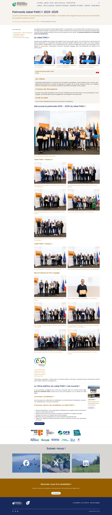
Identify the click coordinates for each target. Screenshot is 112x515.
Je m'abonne (56, 493)
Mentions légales (95, 503)
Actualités (40, 3)
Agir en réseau (95, 5)
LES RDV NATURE (70, 3)
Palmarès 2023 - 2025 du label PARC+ (23, 32)
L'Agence (39, 5)
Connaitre (87, 5)
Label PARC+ (44, 46)
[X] (56, 463)
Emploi (51, 3)
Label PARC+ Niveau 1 (19, 36)
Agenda (46, 3)
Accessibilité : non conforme (81, 503)
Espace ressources (60, 3)
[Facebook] (26, 463)
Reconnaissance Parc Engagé (21, 37)
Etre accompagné (48, 5)
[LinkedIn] (86, 463)
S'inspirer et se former (76, 5)
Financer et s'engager (61, 5)
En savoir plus (39, 423)
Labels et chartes (30, 21)
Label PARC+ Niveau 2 (19, 34)
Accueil (13, 21)
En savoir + (91, 407)
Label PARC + (37, 21)
